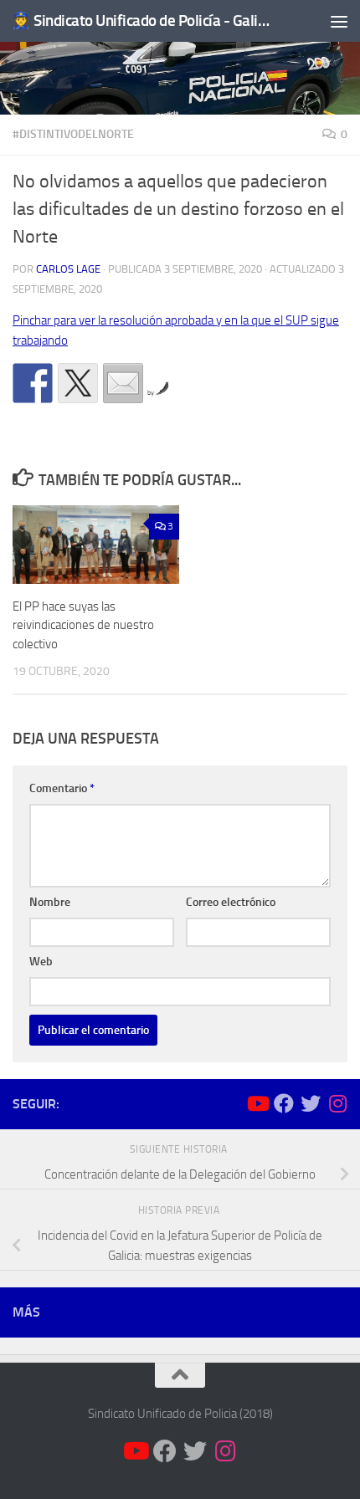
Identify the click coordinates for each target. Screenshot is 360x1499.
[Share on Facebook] (33, 383)
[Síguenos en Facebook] (284, 1103)
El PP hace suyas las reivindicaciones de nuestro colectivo (83, 625)
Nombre (49, 902)
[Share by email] (123, 383)
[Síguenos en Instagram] (337, 1103)
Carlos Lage (68, 269)
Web (41, 961)
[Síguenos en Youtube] (257, 1103)
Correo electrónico (230, 902)
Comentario (62, 788)
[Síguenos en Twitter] (311, 1103)
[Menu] (339, 21)
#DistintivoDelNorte (73, 134)
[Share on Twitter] (78, 383)
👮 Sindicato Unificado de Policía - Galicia (140, 20)
